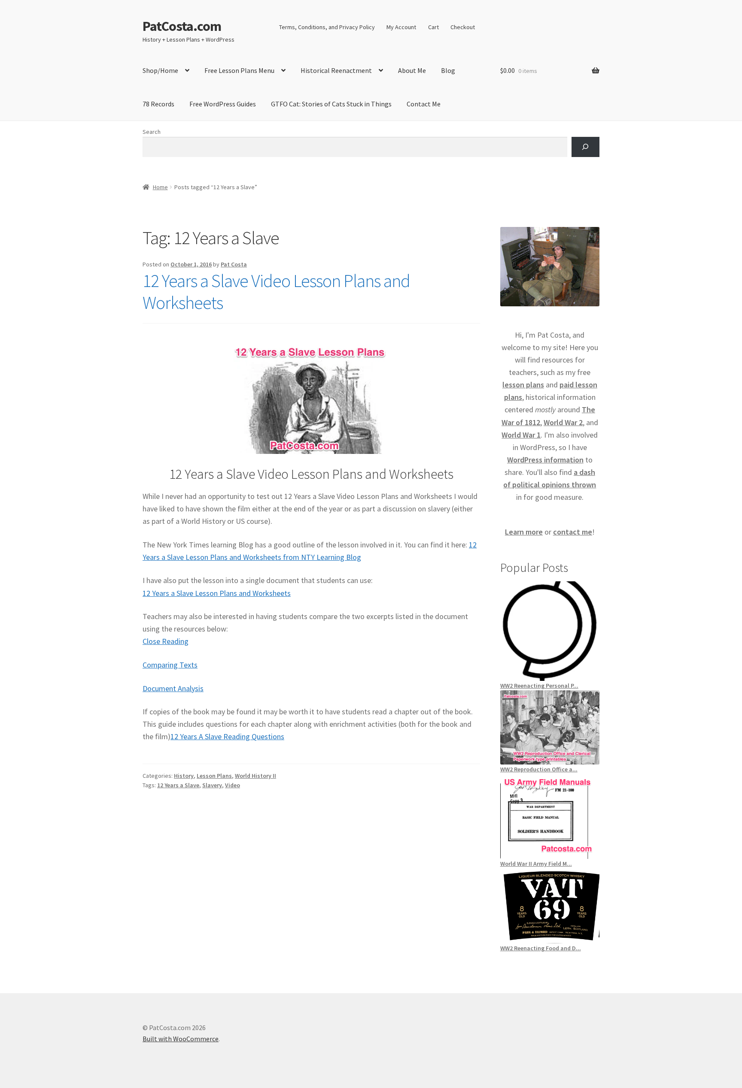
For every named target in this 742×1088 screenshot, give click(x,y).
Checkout (462, 27)
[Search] (585, 147)
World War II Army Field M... (536, 863)
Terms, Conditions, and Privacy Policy (327, 27)
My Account (401, 27)
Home (160, 187)
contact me (572, 532)
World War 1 (521, 435)
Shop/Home (160, 70)
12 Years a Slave (178, 785)
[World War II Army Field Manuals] (549, 816)
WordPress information (545, 460)
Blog (448, 70)
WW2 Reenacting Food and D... (540, 948)
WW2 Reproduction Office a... (539, 769)
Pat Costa (234, 264)
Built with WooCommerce (181, 1038)
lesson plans (523, 385)
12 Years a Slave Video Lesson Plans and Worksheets (276, 291)
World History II (255, 776)
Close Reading (166, 641)
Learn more (524, 532)
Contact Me (424, 104)
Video (232, 785)
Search (152, 132)
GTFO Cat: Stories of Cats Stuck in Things (331, 104)
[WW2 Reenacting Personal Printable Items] (549, 630)
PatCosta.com (182, 26)
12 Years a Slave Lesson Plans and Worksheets (217, 593)
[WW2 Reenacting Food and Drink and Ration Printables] (549, 906)
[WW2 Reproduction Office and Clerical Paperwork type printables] (549, 727)
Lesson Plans (214, 776)
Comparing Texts (170, 665)
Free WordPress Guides (222, 104)
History (184, 776)
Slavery (212, 785)
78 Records (158, 104)
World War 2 (563, 422)
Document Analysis (173, 688)
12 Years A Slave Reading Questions (227, 736)
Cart (433, 27)
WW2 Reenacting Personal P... (539, 685)
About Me (412, 70)
